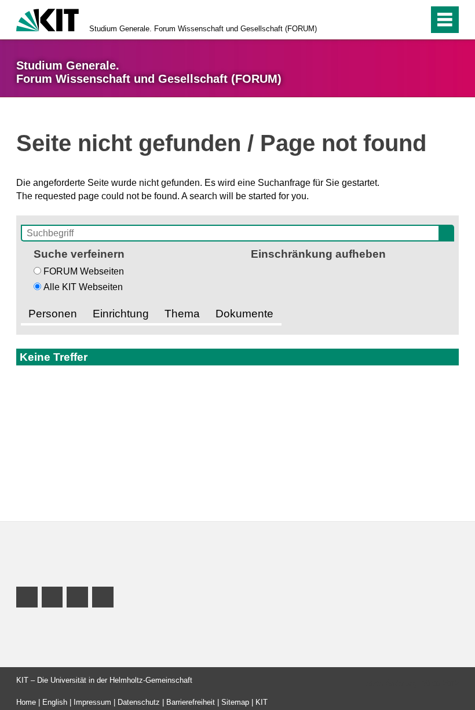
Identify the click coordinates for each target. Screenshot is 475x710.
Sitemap (235, 702)
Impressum (92, 702)
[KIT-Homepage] (47, 19)
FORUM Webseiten (83, 271)
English (54, 702)
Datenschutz (139, 702)
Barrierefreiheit (190, 702)
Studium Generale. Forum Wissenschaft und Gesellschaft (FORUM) (203, 28)
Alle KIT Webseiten (83, 287)
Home (26, 702)
